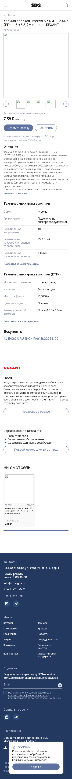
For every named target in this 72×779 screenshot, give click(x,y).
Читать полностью (15, 193)
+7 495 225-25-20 (14, 589)
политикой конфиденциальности (27, 695)
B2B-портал (10, 653)
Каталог (8, 623)
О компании (10, 628)
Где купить (46, 127)
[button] (19, 488)
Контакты (9, 645)
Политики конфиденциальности (29, 760)
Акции (7, 639)
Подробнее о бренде (36, 412)
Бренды (42, 628)
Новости (43, 634)
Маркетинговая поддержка (47, 655)
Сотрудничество (48, 639)
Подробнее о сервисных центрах (36, 449)
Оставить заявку (18, 128)
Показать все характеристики (21, 264)
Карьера (43, 623)
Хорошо (36, 767)
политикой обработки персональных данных (34, 698)
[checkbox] (4, 692)
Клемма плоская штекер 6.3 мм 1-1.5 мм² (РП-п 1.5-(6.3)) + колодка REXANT (19, 511)
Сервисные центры (44, 646)
